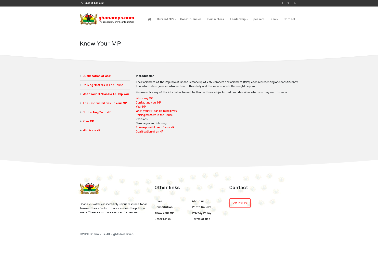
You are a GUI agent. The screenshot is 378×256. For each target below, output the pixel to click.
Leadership (238, 19)
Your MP (88, 121)
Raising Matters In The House (103, 85)
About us (198, 201)
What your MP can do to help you (156, 111)
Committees (215, 19)
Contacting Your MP (96, 112)
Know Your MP (164, 213)
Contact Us (240, 203)
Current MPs (165, 19)
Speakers (258, 19)
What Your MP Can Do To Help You (106, 94)
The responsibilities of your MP (155, 127)
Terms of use (201, 219)
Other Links (163, 219)
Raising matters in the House (154, 115)
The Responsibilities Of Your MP (105, 103)
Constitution (164, 207)
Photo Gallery (201, 207)
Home (158, 201)
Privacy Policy (201, 213)
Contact (289, 19)
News (274, 19)
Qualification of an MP (98, 76)
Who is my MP (91, 130)
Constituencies (190, 19)
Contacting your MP (148, 102)
